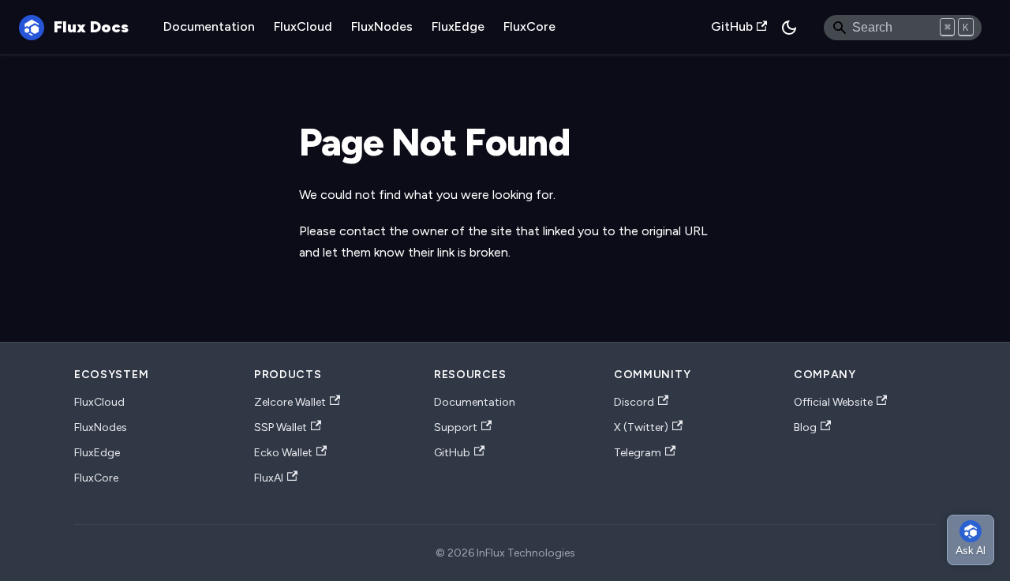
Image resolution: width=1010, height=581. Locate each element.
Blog (805, 427)
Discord (634, 402)
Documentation (209, 26)
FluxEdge (458, 26)
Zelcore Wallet (290, 402)
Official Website (833, 402)
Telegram (637, 452)
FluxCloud (303, 26)
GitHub (732, 26)
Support (455, 427)
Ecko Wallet (283, 452)
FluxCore (529, 26)
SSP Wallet (280, 427)
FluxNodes (382, 26)
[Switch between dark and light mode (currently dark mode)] (789, 27)
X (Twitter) (641, 427)
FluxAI (268, 478)
